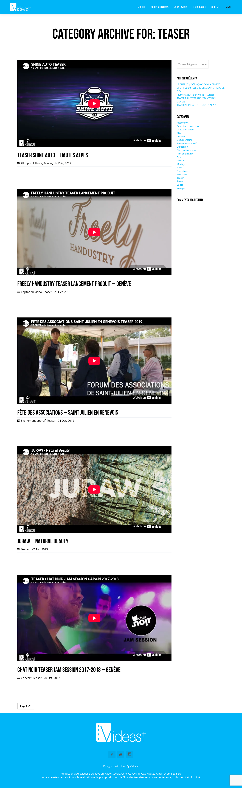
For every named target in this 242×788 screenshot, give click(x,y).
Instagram (129, 754)
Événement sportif (33, 421)
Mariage (181, 164)
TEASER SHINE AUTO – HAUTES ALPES (196, 105)
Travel (180, 181)
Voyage (181, 188)
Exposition (182, 146)
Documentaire (184, 139)
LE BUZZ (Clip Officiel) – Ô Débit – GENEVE (198, 84)
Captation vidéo (31, 292)
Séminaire (182, 174)
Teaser (48, 163)
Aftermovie (182, 122)
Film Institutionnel (186, 150)
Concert (26, 678)
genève (180, 160)
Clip (179, 132)
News (180, 167)
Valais (180, 184)
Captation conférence (188, 126)
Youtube (120, 754)
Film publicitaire (31, 163)
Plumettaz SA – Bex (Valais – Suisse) (195, 94)
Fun (179, 157)
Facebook (112, 754)
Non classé (182, 171)
